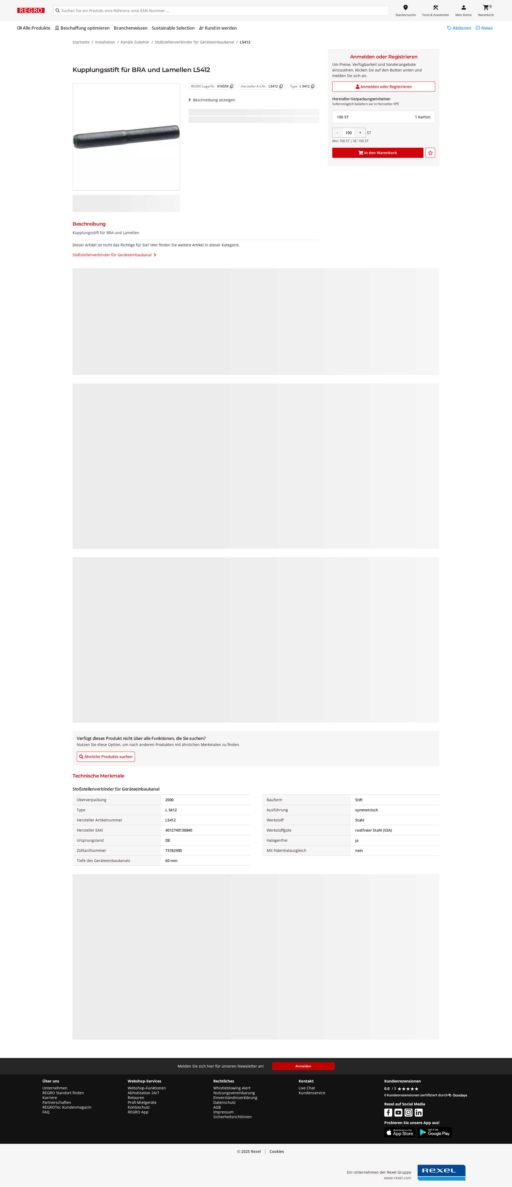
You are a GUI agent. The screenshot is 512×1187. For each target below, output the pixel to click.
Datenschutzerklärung (110, 1157)
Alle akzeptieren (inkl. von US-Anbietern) (456, 1130)
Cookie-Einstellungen (456, 1171)
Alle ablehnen (456, 1151)
